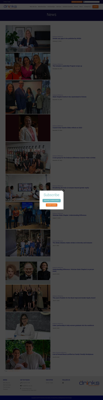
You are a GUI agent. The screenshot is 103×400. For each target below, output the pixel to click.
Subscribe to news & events (51, 200)
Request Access (51, 204)
